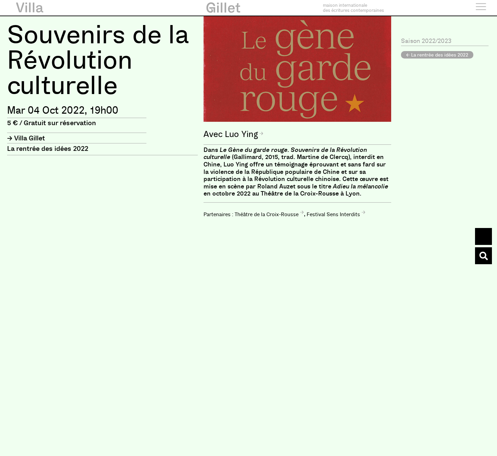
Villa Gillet (29, 138)
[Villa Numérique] (483, 255)
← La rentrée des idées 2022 (437, 55)
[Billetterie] (483, 236)
